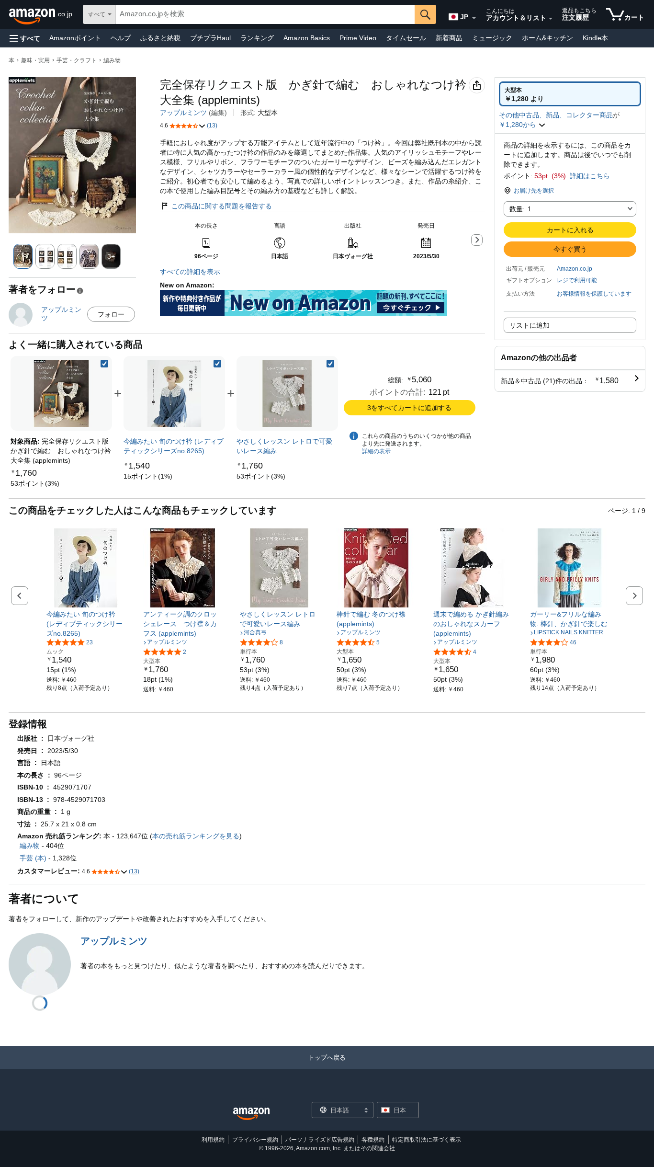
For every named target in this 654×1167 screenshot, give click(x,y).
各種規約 (372, 1139)
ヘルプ (121, 38)
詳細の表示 (376, 451)
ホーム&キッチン (547, 38)
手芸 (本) (33, 858)
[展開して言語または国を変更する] (474, 18)
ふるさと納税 (160, 38)
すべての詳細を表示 (190, 271)
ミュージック (492, 38)
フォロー (111, 314)
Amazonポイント (75, 38)
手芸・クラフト (76, 60)
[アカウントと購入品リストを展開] (551, 19)
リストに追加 (529, 325)
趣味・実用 (35, 60)
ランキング (257, 38)
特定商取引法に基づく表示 (426, 1139)
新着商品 (449, 38)
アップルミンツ (183, 112)
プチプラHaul (210, 38)
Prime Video (357, 38)
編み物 (112, 60)
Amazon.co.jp (574, 268)
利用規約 (213, 1139)
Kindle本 (595, 38)
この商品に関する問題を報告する (221, 206)
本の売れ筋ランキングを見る (195, 836)
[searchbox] (265, 14)
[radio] (570, 94)
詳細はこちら (590, 176)
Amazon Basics (306, 38)
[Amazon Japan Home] (251, 1114)
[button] (25, 38)
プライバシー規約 (255, 1139)
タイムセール (406, 38)
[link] (35, 483)
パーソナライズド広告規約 (319, 1139)
